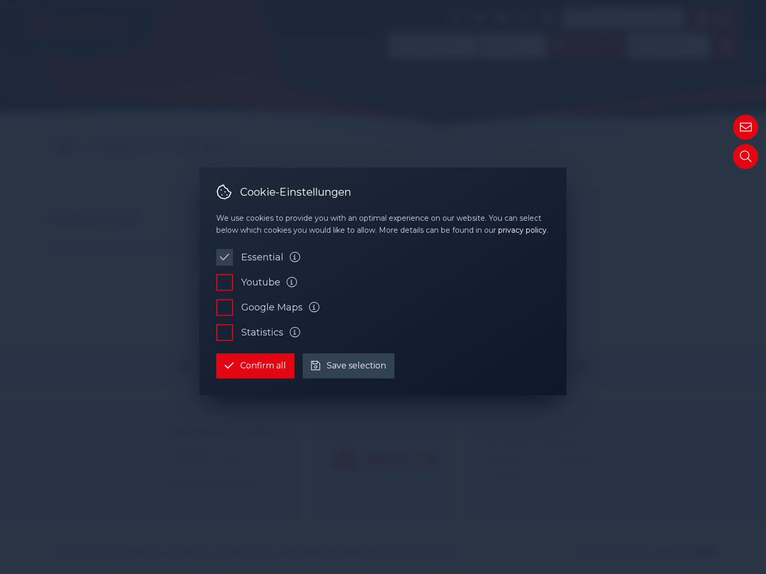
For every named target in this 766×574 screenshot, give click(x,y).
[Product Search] (745, 156)
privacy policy (522, 230)
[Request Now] (745, 127)
